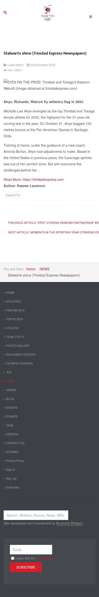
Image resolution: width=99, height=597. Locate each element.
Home (30, 268)
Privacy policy (45, 558)
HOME (10, 292)
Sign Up (11, 478)
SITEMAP (12, 452)
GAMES (11, 390)
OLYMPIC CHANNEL (20, 363)
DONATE (12, 416)
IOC (9, 372)
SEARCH (12, 434)
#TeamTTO (13, 195)
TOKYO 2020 (14, 319)
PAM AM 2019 (15, 310)
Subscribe (12, 487)
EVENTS (12, 407)
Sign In (10, 469)
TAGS (9, 425)
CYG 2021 (12, 328)
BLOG (10, 399)
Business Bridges (69, 523)
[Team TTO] (48, 12)
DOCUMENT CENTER (21, 354)
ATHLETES (13, 301)
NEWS (45, 268)
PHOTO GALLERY (18, 345)
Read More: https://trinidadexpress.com (34, 179)
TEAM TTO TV (15, 337)
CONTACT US (15, 443)
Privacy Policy (15, 461)
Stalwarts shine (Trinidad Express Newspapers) (45, 53)
